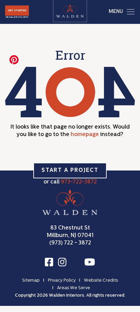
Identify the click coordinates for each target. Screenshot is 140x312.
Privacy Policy (62, 280)
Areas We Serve (73, 288)
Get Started (17, 10)
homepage (85, 134)
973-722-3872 (21, 17)
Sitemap (31, 280)
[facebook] (49, 262)
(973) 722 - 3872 (70, 243)
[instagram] (62, 262)
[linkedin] (75, 263)
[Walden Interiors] (70, 11)
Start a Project (70, 170)
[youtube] (89, 262)
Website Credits (101, 280)
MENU (116, 11)
